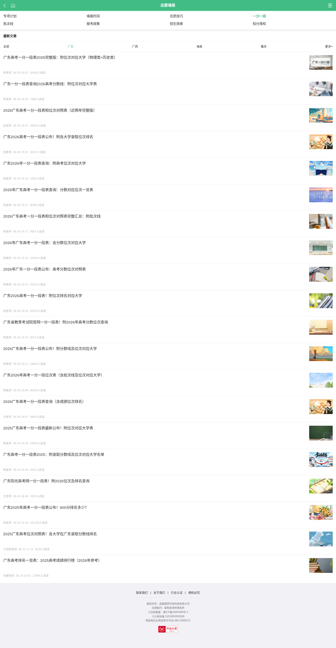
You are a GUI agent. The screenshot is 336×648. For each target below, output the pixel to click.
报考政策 (93, 24)
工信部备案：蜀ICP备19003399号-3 (168, 612)
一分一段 (259, 16)
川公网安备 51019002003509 (168, 616)
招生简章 (176, 24)
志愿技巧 (176, 16)
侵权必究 (194, 592)
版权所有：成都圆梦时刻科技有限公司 (168, 603)
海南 (199, 46)
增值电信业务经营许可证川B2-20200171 (168, 620)
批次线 (8, 24)
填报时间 (93, 16)
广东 (71, 46)
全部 (6, 46)
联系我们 (142, 592)
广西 (135, 46)
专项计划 (10, 16)
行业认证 (177, 592)
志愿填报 (167, 5)
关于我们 (159, 592)
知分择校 (259, 24)
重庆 (264, 46)
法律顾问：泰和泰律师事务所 (168, 607)
